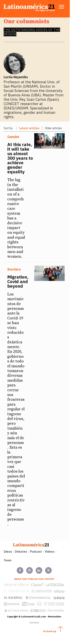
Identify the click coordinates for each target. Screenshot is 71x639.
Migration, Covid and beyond (17, 281)
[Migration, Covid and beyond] (49, 273)
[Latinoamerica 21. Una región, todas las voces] (31, 544)
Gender (13, 137)
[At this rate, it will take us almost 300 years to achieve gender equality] (49, 140)
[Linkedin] (39, 570)
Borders (14, 269)
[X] (48, 570)
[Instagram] (29, 570)
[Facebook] (20, 570)
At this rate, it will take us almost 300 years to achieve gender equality (20, 158)
